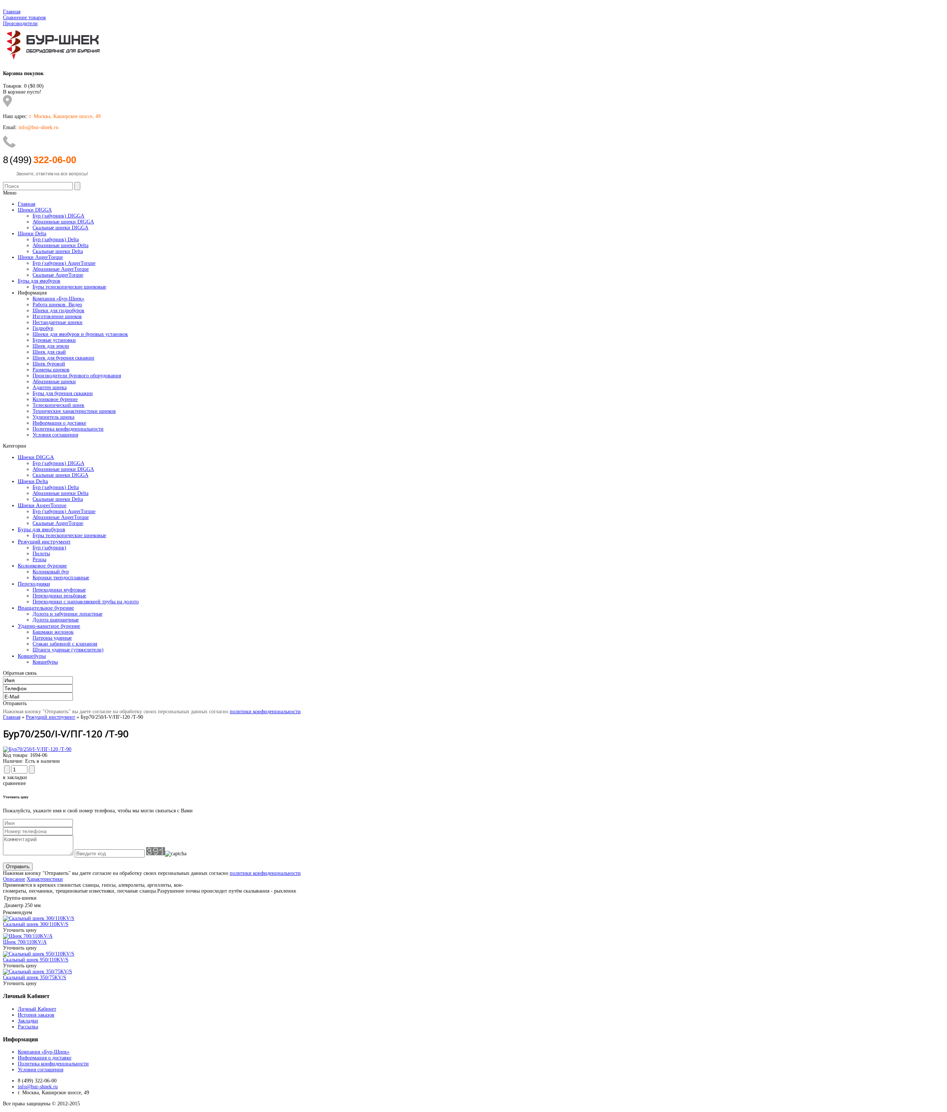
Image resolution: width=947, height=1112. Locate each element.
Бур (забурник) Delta (56, 487)
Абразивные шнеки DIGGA (63, 469)
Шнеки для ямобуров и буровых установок (80, 334)
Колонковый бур (51, 571)
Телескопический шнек (58, 405)
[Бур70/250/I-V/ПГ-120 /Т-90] (37, 749)
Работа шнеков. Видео (57, 304)
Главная (11, 11)
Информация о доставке (59, 423)
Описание (14, 879)
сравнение (14, 783)
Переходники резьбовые (59, 596)
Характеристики (45, 879)
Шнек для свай (49, 352)
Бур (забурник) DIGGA (58, 463)
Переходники (34, 584)
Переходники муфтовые (59, 590)
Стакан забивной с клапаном (65, 644)
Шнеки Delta (33, 481)
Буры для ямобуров (41, 529)
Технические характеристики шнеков (74, 411)
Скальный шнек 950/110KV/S (35, 960)
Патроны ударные (52, 638)
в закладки (15, 777)
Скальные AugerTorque (58, 523)
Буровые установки (54, 340)
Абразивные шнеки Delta (60, 493)
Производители (20, 23)
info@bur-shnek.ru (38, 1086)
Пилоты (41, 553)
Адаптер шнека (50, 387)
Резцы (39, 559)
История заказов (36, 1015)
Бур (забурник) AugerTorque (64, 511)
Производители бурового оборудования (77, 375)
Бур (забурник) (49, 547)
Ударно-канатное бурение (49, 626)
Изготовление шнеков (57, 316)
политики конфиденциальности (265, 711)
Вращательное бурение (46, 608)
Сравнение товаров (24, 17)
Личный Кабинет (37, 1009)
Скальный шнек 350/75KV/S (34, 977)
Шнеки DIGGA (36, 457)
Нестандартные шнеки (57, 322)
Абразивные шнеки (54, 381)
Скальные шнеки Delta (58, 499)
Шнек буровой (49, 364)
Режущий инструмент (44, 542)
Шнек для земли (51, 346)
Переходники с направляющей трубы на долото (86, 601)
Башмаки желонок (53, 632)
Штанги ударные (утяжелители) (68, 650)
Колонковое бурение (55, 399)
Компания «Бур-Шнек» (58, 298)
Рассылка (28, 1027)
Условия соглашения (55, 435)
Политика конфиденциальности (68, 429)
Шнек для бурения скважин (63, 358)
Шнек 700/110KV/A (25, 942)
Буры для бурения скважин (63, 393)
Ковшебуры (32, 656)
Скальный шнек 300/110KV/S (35, 924)
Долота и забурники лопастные (67, 614)
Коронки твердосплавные (61, 577)
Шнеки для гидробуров (58, 310)
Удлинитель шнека (53, 417)
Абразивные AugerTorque (61, 517)
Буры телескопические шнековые (69, 535)
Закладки (28, 1021)
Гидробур (43, 328)
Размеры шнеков (51, 370)
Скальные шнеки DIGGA (60, 475)
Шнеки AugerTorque (42, 505)
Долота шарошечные (56, 620)
